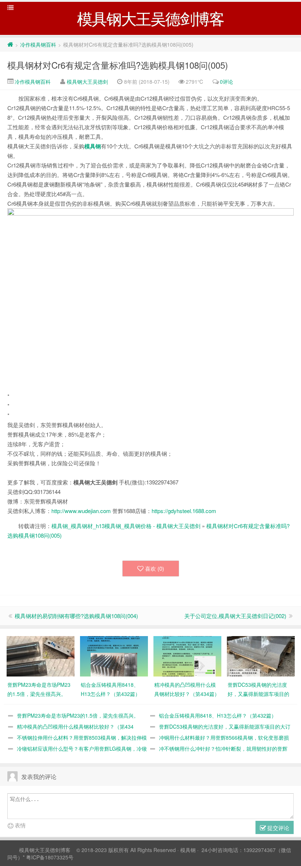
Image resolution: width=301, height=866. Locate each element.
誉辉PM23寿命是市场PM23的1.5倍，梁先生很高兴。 (78, 715)
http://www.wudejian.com (81, 511)
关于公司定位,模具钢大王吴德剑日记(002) (235, 616)
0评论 (226, 81)
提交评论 (277, 827)
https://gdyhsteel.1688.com (184, 511)
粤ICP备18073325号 (49, 857)
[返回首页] (10, 44)
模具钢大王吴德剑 (87, 81)
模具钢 (92, 146)
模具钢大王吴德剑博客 (44, 850)
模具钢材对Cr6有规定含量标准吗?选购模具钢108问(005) (117, 64)
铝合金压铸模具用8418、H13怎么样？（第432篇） (217, 715)
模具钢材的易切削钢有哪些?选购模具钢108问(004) (76, 616)
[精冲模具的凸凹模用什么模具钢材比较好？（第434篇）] (187, 655)
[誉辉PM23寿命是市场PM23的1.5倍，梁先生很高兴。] (41, 655)
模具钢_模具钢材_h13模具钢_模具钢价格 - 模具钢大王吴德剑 (125, 526)
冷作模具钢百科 (38, 44)
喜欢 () (154, 568)
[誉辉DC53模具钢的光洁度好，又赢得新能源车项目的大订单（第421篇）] (261, 655)
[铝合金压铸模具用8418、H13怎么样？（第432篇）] (114, 655)
